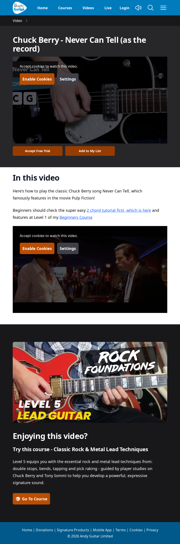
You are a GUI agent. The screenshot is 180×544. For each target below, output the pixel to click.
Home (42, 7)
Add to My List (90, 151)
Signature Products (73, 530)
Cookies (136, 530)
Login (125, 7)
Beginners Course (75, 217)
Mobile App (102, 530)
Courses (65, 7)
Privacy (152, 530)
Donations (44, 530)
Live (108, 7)
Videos (88, 7)
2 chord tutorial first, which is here (119, 210)
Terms (120, 530)
